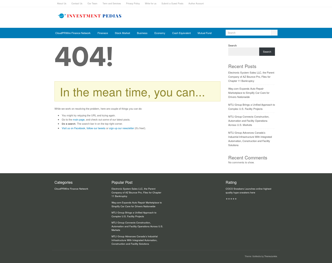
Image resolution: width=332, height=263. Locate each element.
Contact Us (76, 3)
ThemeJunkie (270, 256)
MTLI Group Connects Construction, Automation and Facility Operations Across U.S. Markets (248, 121)
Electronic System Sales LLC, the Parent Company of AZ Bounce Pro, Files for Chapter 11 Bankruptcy (251, 77)
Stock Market (122, 33)
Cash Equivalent (181, 33)
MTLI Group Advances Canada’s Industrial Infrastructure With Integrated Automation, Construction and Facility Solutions (135, 240)
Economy (159, 33)
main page (79, 119)
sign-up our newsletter (121, 128)
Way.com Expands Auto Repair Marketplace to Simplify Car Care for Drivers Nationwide (248, 93)
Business (142, 33)
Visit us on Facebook (73, 128)
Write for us (150, 3)
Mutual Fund (204, 33)
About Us (61, 3)
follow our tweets (96, 128)
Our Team (92, 3)
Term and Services (112, 3)
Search (232, 45)
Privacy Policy (133, 3)
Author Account (196, 3)
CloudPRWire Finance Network (73, 33)
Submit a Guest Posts (172, 3)
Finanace (103, 33)
